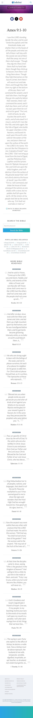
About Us (7, 678)
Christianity (16, 7)
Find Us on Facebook (10, 689)
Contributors (8, 687)
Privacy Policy (20, 678)
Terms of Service (21, 681)
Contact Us (7, 683)
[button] (30, 2)
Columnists (8, 685)
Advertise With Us (9, 681)
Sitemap (7, 691)
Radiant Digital (9, 693)
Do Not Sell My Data (21, 683)
